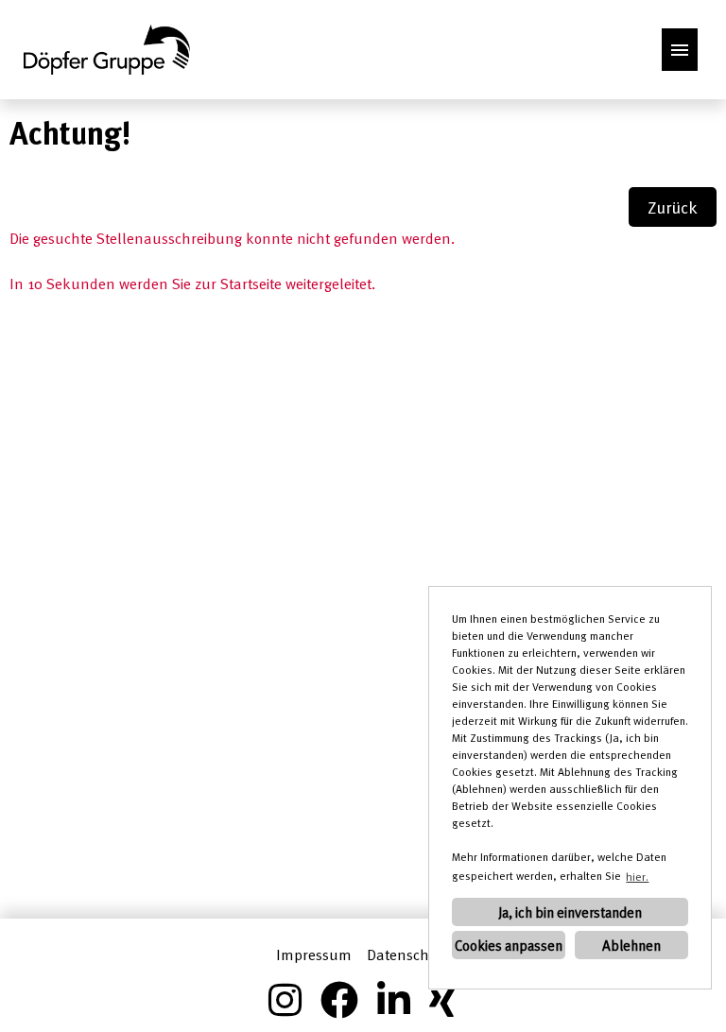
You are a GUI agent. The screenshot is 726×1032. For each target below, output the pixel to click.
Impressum (314, 954)
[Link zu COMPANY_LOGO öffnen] (107, 49)
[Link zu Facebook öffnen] (339, 999)
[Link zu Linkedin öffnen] (393, 999)
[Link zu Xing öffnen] (443, 999)
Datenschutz (408, 954)
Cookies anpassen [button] (508, 945)
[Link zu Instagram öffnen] (285, 999)
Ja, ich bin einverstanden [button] (570, 912)
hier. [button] (637, 876)
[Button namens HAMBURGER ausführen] (680, 49)
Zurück (673, 206)
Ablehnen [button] (631, 945)
